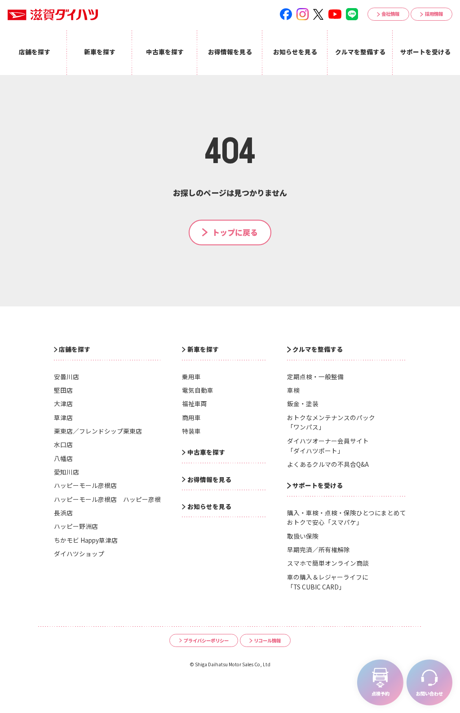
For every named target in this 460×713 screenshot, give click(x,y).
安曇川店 (66, 376)
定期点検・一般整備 (315, 376)
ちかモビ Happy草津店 (86, 540)
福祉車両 (194, 403)
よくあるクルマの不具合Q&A (328, 464)
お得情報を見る (209, 479)
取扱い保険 (302, 535)
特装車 (191, 430)
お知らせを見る (209, 506)
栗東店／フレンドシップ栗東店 (98, 430)
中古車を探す (206, 451)
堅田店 (63, 389)
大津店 (63, 403)
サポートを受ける (317, 485)
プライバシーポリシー (206, 640)
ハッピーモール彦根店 (85, 485)
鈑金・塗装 (302, 403)
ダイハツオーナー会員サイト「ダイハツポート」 (328, 445)
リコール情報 (267, 640)
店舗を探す (74, 349)
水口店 (63, 444)
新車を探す (203, 349)
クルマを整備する (317, 349)
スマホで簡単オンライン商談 (328, 562)
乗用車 (191, 376)
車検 (293, 389)
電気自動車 (197, 389)
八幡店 (63, 458)
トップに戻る (235, 232)
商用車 (191, 417)
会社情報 (390, 13)
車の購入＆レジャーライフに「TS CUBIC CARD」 (327, 581)
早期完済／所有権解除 (318, 549)
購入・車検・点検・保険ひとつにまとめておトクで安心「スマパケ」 (346, 517)
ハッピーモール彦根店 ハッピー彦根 (107, 499)
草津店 (63, 417)
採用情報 (434, 13)
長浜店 (63, 512)
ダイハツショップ (79, 553)
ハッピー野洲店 (76, 526)
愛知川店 (66, 471)
